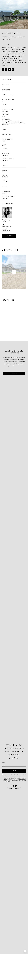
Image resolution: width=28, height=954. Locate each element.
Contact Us (14, 373)
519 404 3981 (6, 230)
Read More (5, 65)
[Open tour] (14, 272)
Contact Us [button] (9, 235)
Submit (14, 770)
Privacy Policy (7, 781)
